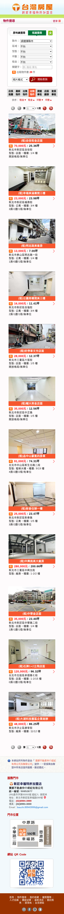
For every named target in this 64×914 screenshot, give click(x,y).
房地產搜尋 (19, 32)
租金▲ (31, 100)
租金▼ (23, 100)
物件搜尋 (22, 897)
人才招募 (14, 900)
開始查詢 (42, 79)
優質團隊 (47, 897)
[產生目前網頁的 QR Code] (24, 909)
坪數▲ (48, 100)
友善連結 (39, 902)
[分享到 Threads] (35, 909)
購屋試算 (27, 900)
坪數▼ (40, 100)
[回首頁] (32, 3)
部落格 (28, 902)
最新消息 (39, 900)
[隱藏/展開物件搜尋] (50, 33)
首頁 (12, 897)
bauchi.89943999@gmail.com (32, 807)
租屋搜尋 (37, 32)
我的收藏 (35, 897)
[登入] (40, 909)
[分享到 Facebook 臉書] (29, 909)
